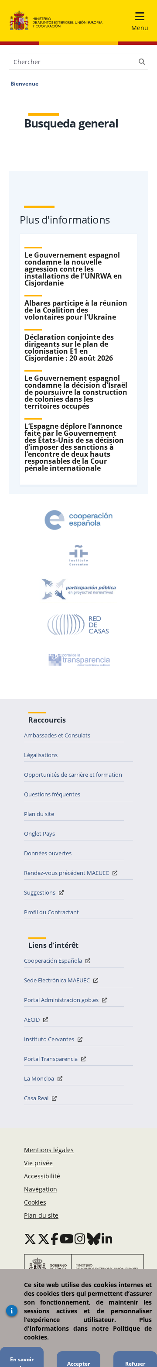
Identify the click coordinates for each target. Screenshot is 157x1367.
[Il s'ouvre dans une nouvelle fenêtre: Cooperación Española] (78, 520)
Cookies (35, 1202)
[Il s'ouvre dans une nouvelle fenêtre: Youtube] (67, 1238)
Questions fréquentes (52, 794)
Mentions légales (49, 1150)
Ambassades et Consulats (57, 735)
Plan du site (39, 814)
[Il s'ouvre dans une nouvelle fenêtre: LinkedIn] (107, 1238)
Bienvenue (24, 84)
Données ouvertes (48, 853)
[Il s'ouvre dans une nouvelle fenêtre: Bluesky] (94, 1238)
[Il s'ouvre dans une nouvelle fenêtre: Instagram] (80, 1238)
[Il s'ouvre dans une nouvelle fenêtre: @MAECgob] (30, 1238)
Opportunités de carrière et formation (73, 774)
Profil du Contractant (51, 912)
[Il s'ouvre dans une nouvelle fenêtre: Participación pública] (78, 589)
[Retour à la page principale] (56, 21)
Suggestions (40, 892)
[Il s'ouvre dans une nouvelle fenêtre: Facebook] (54, 1238)
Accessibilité (42, 1176)
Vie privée (38, 1163)
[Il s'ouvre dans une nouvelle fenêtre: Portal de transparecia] (78, 659)
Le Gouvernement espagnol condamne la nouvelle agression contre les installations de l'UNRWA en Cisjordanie (73, 269)
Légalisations (41, 755)
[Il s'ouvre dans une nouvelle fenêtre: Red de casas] (78, 624)
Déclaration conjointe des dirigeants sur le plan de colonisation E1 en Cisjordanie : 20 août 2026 (69, 347)
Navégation (40, 1189)
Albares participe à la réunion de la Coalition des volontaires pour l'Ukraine (75, 310)
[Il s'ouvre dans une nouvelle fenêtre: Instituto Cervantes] (78, 554)
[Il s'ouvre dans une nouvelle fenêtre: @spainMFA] (44, 1238)
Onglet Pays (39, 833)
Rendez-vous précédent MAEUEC (67, 873)
